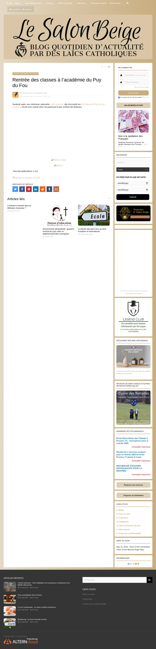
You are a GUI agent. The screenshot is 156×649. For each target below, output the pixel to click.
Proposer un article (99, 3)
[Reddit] (42, 189)
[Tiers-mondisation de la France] (10, 603)
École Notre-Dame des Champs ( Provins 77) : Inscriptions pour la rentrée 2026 (132, 441)
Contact (49, 3)
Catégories (123, 522)
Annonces (81, 3)
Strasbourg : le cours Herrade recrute (32, 619)
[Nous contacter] (131, 564)
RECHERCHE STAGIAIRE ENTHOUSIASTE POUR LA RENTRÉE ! (129, 468)
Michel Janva (27, 93)
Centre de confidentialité (129, 533)
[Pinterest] (29, 189)
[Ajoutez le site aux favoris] (133, 564)
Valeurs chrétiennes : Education (25, 73)
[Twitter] (15, 189)
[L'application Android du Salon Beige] (138, 564)
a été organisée (57, 104)
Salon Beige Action (33, 3)
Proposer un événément (133, 495)
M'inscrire (146, 97)
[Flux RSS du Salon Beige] (136, 564)
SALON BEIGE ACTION (133, 105)
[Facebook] (22, 189)
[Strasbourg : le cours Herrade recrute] (10, 627)
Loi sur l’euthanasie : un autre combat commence (37, 607)
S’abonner (123, 518)
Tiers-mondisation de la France (30, 595)
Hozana (139, 293)
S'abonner (87, 599)
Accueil (9, 3)
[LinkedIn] (36, 189)
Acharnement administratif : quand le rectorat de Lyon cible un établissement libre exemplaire (58, 231)
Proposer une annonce (133, 485)
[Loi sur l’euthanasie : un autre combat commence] (10, 615)
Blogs (17, 3)
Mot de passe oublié (141, 87)
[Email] (56, 189)
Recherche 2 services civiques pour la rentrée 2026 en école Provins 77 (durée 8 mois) (131, 454)
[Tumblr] (49, 189)
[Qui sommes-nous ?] (129, 564)
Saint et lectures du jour (129, 526)
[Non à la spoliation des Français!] (133, 132)
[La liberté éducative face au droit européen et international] (94, 225)
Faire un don (124, 514)
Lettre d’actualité (65, 3)
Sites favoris (124, 529)
